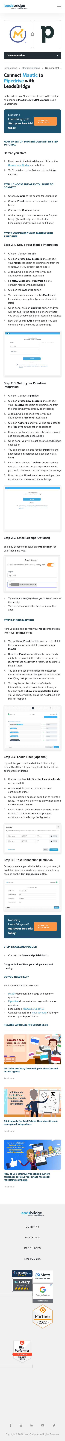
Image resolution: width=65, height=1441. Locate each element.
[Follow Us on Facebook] (11, 1425)
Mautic (12, 993)
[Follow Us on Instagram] (21, 1425)
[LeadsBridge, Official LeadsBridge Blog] (15, 6)
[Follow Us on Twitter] (54, 1425)
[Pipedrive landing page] (47, 34)
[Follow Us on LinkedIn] (31, 1425)
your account (39, 1012)
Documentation (16, 55)
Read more (9, 1078)
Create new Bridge (19, 165)
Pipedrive (13, 1001)
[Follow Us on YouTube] (42, 1425)
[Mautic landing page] (18, 34)
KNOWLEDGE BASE (33, 1008)
